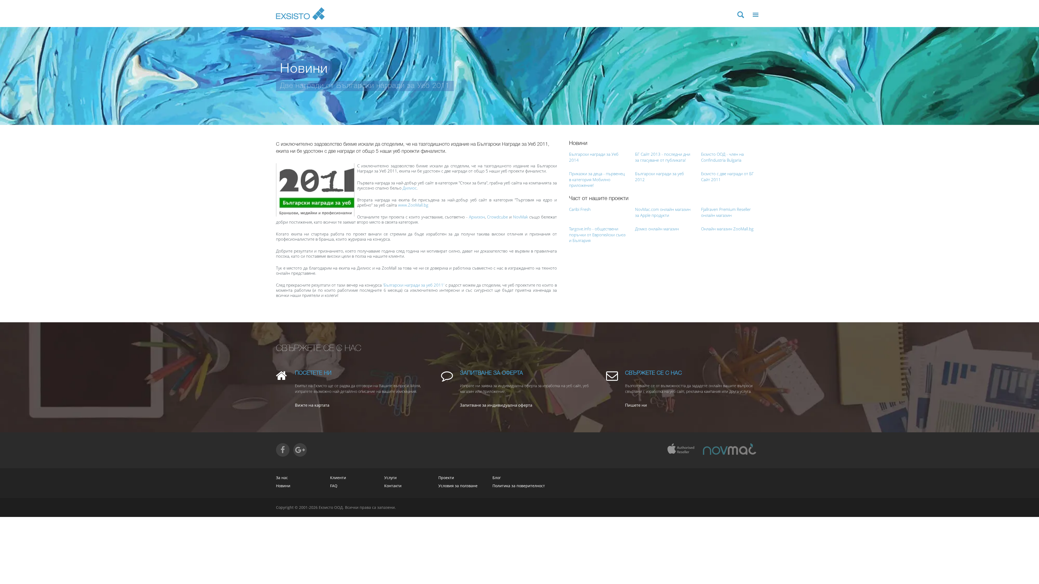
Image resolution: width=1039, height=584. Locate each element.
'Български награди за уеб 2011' (413, 285)
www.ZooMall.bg (413, 205)
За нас (282, 477)
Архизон (477, 217)
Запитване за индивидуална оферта (496, 405)
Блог (496, 477)
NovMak (520, 217)
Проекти (446, 477)
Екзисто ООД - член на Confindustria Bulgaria (722, 156)
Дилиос (410, 188)
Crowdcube (497, 217)
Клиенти (338, 477)
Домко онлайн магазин (657, 228)
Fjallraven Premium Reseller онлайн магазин (726, 212)
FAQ (333, 485)
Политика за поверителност (518, 485)
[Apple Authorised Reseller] (680, 449)
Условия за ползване (458, 485)
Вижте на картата (312, 405)
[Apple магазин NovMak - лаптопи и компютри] (729, 449)
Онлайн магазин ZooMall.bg (727, 228)
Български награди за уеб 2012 (659, 176)
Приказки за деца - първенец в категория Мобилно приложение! (597, 179)
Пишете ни (636, 405)
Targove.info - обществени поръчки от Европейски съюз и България (597, 234)
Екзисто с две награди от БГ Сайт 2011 (727, 176)
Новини (283, 485)
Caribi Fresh (580, 209)
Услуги (390, 477)
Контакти (393, 485)
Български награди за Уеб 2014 (594, 156)
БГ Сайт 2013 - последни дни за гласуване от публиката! (662, 156)
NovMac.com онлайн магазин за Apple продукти (663, 212)
